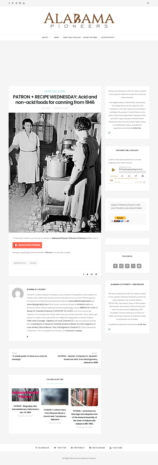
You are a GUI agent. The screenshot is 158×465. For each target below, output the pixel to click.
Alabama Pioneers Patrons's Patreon (69, 238)
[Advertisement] (79, 59)
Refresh (48, 252)
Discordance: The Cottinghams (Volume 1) (59, 327)
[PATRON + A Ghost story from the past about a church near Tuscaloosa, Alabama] (54, 396)
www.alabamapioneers (80, 301)
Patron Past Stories (54, 91)
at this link (136, 128)
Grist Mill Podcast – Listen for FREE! (80, 37)
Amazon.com (83, 304)
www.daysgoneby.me (37, 304)
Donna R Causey (62, 108)
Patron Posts (107, 37)
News (56, 37)
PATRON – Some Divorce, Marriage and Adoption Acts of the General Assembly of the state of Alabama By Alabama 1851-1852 (84, 417)
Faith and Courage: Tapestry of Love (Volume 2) (50, 320)
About (45, 37)
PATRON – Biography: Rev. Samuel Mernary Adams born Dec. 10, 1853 (25, 409)
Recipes (33, 263)
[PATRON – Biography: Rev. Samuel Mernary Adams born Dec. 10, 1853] (25, 394)
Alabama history (20, 263)
